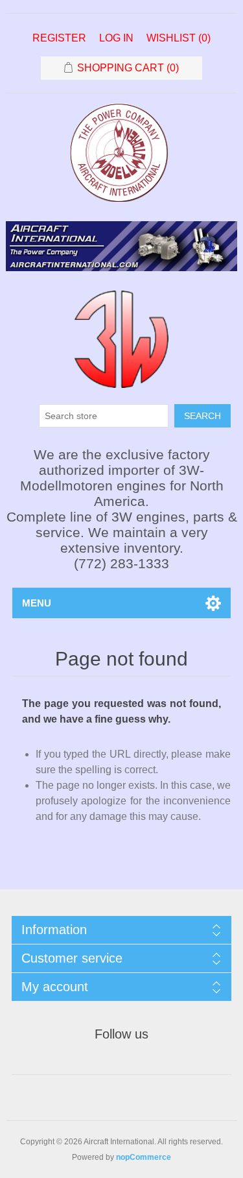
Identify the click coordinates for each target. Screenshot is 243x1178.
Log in (116, 37)
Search (202, 416)
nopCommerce (143, 1157)
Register (59, 37)
